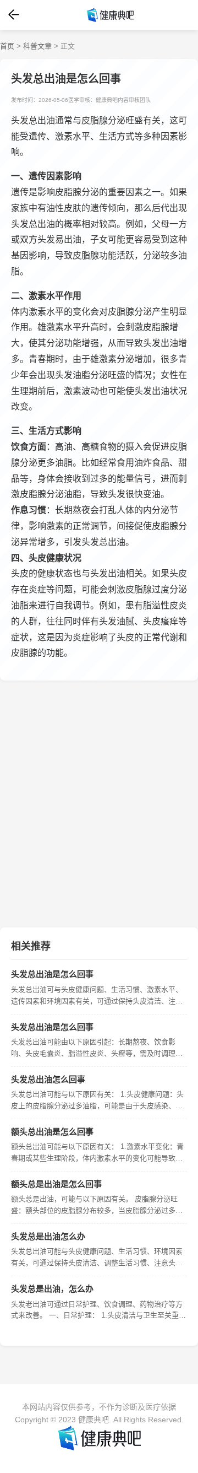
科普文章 (37, 46)
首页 (7, 46)
